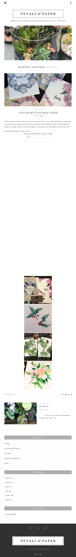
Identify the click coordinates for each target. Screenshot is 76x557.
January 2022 (9, 482)
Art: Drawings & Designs (11, 448)
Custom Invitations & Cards (38, 112)
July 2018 (8, 491)
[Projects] (20, 413)
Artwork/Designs (38, 109)
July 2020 (8, 487)
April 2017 (9, 500)
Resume (6, 463)
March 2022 (9, 478)
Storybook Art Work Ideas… (12, 458)
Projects (43, 406)
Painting (6, 444)
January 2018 (9, 495)
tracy (41, 116)
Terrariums (7, 453)
